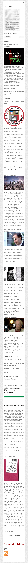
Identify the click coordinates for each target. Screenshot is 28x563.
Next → (22, 36)
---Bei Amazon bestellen (9, 456)
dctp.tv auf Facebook (12, 535)
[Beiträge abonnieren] (6, 552)
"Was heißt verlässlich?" (10, 175)
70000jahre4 (8, 7)
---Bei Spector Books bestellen (11, 531)
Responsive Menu (23, 2)
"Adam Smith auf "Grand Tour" (12, 266)
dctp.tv (7, 33)
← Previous (7, 36)
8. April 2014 (14, 33)
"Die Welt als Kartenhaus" (10, 317)
